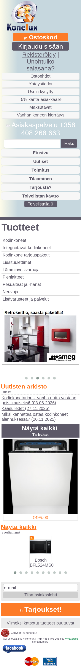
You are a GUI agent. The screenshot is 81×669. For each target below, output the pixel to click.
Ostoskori (42, 37)
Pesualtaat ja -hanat (22, 284)
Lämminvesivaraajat (22, 269)
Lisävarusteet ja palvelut (26, 299)
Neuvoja (10, 291)
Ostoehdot (40, 76)
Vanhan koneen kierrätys (40, 115)
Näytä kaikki (39, 428)
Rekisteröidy (39, 54)
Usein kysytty (40, 91)
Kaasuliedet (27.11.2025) (25, 408)
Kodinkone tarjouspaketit (26, 255)
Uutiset (40, 161)
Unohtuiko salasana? (41, 65)
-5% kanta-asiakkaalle (40, 99)
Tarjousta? (40, 187)
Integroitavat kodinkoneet (27, 247)
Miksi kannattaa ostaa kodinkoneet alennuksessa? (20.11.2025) (35, 417)
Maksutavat (40, 107)
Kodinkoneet (14, 240)
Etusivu (40, 152)
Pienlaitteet (13, 277)
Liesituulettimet (17, 262)
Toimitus (40, 170)
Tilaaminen (40, 178)
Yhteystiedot (40, 83)
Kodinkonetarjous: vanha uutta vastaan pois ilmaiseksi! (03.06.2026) (39, 400)
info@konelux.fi (27, 638)
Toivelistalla (40, 204)
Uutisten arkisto (24, 386)
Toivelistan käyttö (40, 196)
